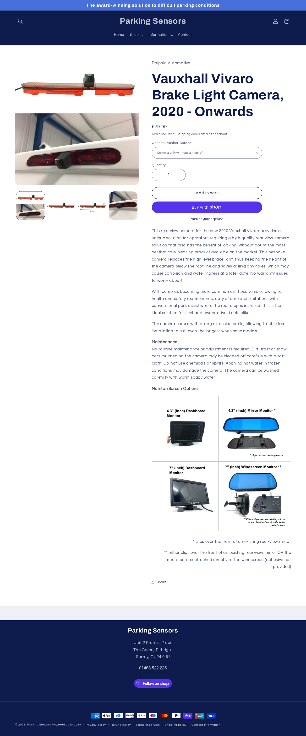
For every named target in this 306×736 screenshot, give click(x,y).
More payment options (207, 218)
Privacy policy (96, 725)
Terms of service (148, 725)
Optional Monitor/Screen (171, 143)
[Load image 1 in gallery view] (30, 205)
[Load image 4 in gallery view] (123, 205)
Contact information (206, 725)
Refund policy (121, 725)
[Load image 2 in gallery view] (61, 205)
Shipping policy (175, 725)
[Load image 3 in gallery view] (92, 205)
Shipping (184, 134)
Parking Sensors (39, 724)
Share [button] (162, 582)
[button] (20, 21)
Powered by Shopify (66, 724)
